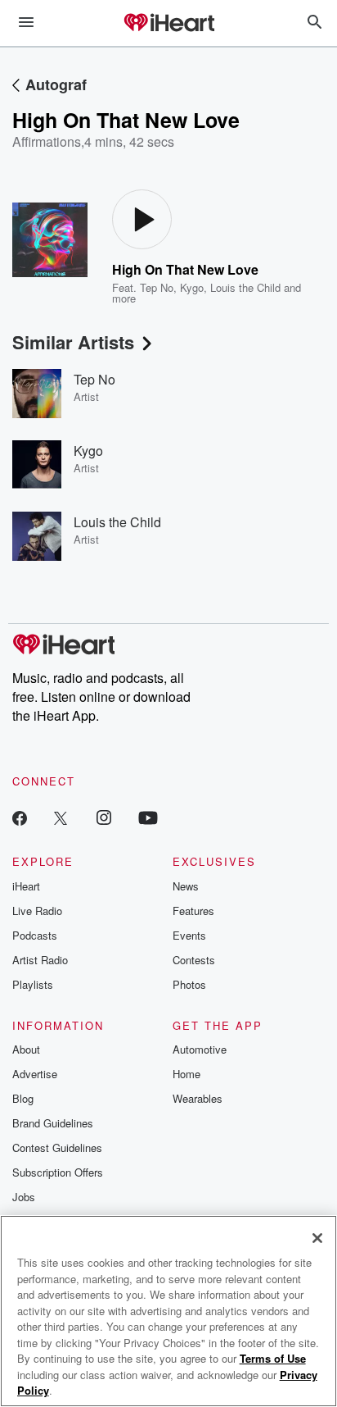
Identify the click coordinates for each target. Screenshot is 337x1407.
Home (186, 1073)
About (26, 1049)
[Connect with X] (60, 817)
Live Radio (37, 910)
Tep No (156, 287)
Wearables (197, 1098)
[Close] (317, 1238)
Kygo (192, 287)
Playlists (32, 984)
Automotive (200, 1049)
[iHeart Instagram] (104, 817)
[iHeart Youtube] (148, 817)
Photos (189, 984)
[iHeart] (168, 23)
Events (189, 935)
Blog (23, 1098)
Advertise (34, 1073)
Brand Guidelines (52, 1123)
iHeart (26, 886)
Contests (194, 960)
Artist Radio (40, 960)
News (186, 886)
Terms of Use (273, 1358)
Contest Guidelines (57, 1147)
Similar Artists (73, 342)
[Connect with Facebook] (19, 817)
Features (193, 910)
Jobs (23, 1196)
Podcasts (34, 935)
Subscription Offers (57, 1172)
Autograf (56, 84)
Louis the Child (245, 287)
